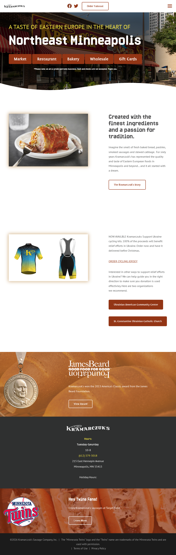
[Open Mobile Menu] (170, 6)
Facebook (69, 6)
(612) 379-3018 (88, 455)
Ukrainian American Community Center (136, 304)
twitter (76, 7)
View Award (80, 403)
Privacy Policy (98, 548)
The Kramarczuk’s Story (127, 184)
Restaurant (47, 59)
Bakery (73, 59)
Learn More (80, 520)
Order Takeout (95, 6)
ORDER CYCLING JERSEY (123, 261)
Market (20, 59)
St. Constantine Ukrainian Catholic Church (138, 321)
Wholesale (99, 59)
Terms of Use (81, 548)
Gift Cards (128, 59)
